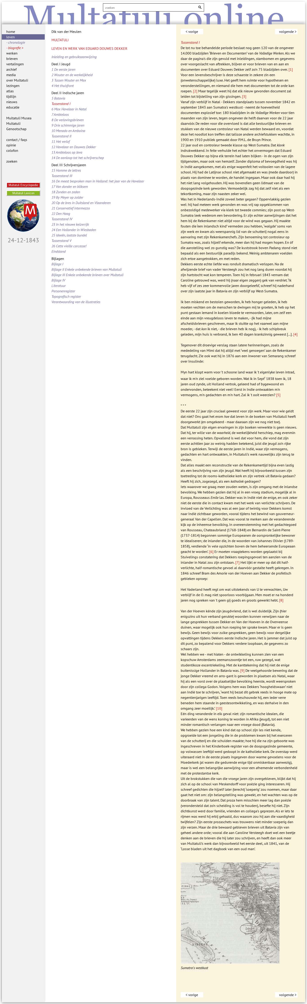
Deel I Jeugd (60, 64)
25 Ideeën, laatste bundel (69, 235)
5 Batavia (58, 98)
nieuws (11, 102)
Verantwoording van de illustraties (75, 302)
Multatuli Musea (18, 118)
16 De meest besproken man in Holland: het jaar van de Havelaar (97, 181)
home (10, 31)
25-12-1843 (23, 240)
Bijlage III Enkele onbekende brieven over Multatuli (87, 275)
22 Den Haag (60, 213)
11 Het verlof (60, 141)
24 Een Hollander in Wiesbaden (73, 229)
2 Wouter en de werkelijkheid (72, 75)
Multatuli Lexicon (23, 193)
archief (11, 69)
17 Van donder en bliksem (69, 186)
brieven (12, 58)
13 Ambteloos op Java (66, 152)
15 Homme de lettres (66, 170)
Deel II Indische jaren (67, 93)
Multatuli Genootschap (16, 126)
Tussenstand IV (61, 219)
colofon (12, 150)
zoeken (11, 161)
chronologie (16, 42)
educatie (12, 107)
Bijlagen (57, 258)
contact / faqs (16, 139)
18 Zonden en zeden (65, 192)
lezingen (13, 85)
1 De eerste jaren (63, 69)
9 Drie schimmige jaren (67, 125)
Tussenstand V (61, 240)
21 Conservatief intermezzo (70, 208)
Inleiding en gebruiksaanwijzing (74, 57)
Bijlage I (57, 264)
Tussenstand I (60, 103)
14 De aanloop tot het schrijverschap (77, 157)
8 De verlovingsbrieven (67, 120)
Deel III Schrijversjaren (68, 165)
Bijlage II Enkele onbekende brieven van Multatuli (86, 269)
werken (12, 53)
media (11, 75)
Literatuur (58, 285)
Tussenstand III (61, 175)
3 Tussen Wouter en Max (68, 80)
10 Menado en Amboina (68, 130)
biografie (14, 47)
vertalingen (15, 64)
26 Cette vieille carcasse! (68, 246)
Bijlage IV (58, 280)
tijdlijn (11, 96)
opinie (11, 145)
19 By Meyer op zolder (67, 197)
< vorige (192, 31)
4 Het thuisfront (62, 85)
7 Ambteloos (60, 114)
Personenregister (63, 291)
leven (10, 37)
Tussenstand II (61, 136)
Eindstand (58, 251)
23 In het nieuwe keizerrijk (70, 224)
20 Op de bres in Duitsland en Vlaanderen (81, 202)
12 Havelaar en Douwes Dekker (73, 147)
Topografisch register (66, 296)
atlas (10, 91)
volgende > (287, 31)
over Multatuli (17, 80)
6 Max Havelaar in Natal (69, 109)
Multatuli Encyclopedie (23, 185)
